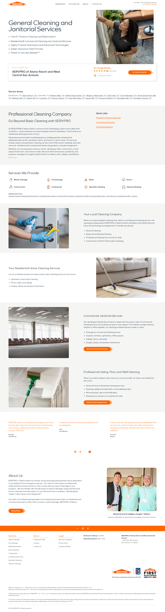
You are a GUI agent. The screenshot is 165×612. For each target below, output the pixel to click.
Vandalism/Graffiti (123, 196)
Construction (12, 553)
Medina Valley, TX (57, 96)
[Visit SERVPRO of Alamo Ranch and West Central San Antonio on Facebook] (88, 529)
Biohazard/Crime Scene (29, 196)
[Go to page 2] (82, 452)
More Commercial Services (97, 349)
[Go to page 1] (80, 452)
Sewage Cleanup (14, 196)
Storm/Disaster (13, 550)
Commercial (74, 4)
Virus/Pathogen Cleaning (48, 196)
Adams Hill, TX (32, 98)
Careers (36, 543)
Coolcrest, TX (44, 98)
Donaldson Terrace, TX (142, 98)
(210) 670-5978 (150, 4)
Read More (16, 511)
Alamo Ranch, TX (29, 96)
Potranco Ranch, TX (59, 98)
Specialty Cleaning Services (108, 117)
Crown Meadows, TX (128, 96)
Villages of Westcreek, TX (96, 96)
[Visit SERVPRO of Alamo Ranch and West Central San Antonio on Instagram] (82, 528)
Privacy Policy (63, 543)
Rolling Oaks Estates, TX (75, 96)
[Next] (89, 452)
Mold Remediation (104, 127)
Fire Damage (13, 543)
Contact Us (97, 4)
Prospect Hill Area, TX (107, 98)
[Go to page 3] (85, 452)
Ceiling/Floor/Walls (82, 196)
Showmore (12, 157)
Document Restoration (98, 196)
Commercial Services (105, 122)
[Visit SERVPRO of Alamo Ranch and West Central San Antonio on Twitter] (77, 528)
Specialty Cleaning (15, 560)
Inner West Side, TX (76, 98)
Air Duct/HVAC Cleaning (66, 196)
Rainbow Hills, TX (18, 98)
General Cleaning (14, 564)
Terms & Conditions (65, 539)
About (85, 4)
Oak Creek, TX (113, 96)
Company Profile (39, 539)
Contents (134, 196)
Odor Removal (111, 196)
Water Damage (14, 539)
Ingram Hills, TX (91, 98)
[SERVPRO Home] (17, 3)
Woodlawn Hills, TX (124, 98)
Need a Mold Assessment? (97, 402)
